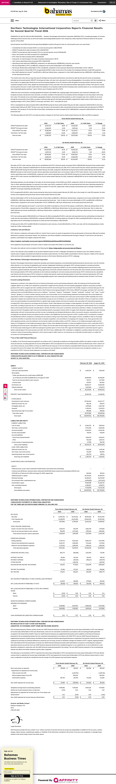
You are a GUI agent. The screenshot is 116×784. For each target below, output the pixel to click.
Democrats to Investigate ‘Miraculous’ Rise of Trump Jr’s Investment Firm (65, 2)
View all (112, 2)
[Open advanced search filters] (95, 20)
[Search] (92, 20)
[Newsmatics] (5, 398)
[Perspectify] (5, 390)
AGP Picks (5, 2)
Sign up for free (17, 776)
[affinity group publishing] (5, 394)
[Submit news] (5, 386)
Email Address (9, 769)
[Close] (31, 749)
